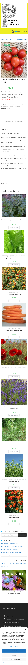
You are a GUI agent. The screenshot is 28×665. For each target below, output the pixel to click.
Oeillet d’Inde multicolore (14, 294)
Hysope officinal (14, 408)
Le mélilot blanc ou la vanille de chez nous (11, 552)
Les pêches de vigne (6, 555)
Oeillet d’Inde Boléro (14, 517)
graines (9, 105)
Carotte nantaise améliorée (14, 330)
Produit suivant (20, 39)
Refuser (14, 655)
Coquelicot (14, 370)
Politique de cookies (6, 663)
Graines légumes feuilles (21, 219)
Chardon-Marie (14, 445)
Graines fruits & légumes (10, 219)
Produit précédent (8, 39)
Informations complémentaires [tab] (14, 121)
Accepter (14, 651)
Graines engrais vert (22, 479)
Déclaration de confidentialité (18, 663)
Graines (8, 108)
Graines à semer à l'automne (12, 255)
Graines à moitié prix (16, 105)
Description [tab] (14, 118)
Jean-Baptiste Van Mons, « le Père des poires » (12, 546)
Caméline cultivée (14, 481)
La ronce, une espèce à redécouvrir (9, 549)
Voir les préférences (14, 659)
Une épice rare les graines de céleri (9, 543)
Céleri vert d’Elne (14, 221)
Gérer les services (14, 646)
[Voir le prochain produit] (25, 39)
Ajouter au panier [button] (14, 227)
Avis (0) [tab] (14, 125)
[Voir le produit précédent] (2, 39)
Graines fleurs (16, 292)
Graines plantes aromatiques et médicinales (18, 367)
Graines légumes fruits (15, 106)
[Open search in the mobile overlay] (14, 535)
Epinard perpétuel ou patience (14, 258)
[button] (25, 629)
